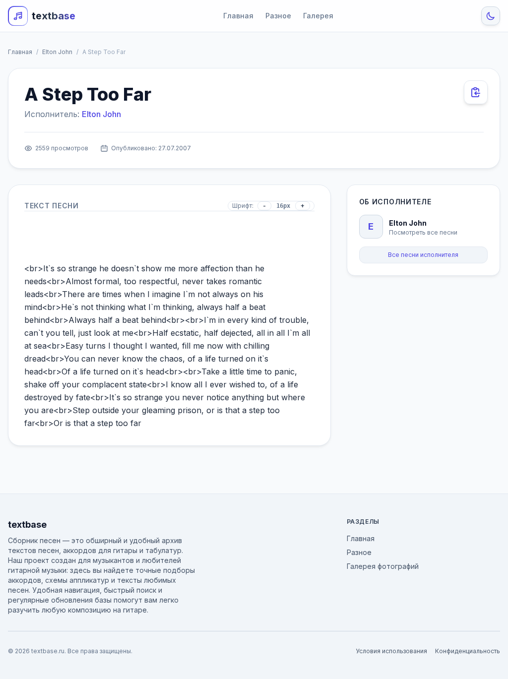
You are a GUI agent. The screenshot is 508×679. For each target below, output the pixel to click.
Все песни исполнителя (423, 254)
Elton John (57, 52)
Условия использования (391, 651)
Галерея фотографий (383, 566)
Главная (238, 15)
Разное (278, 15)
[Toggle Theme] (490, 15)
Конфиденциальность (467, 651)
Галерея (318, 15)
